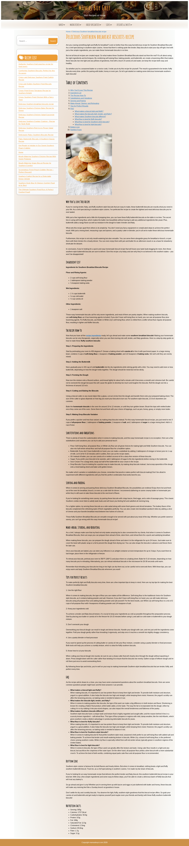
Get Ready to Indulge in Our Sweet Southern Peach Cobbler (36, 147)
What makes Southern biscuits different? (90, 116)
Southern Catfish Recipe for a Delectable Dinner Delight (35, 177)
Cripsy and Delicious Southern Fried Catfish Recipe (36, 78)
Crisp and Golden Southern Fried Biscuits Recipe (35, 85)
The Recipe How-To (78, 95)
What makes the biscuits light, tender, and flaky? (93, 114)
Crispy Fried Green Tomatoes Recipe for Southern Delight (35, 92)
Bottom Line (75, 127)
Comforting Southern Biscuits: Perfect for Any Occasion (37, 72)
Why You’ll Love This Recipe (81, 90)
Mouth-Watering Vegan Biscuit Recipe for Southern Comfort (35, 164)
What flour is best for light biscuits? (88, 124)
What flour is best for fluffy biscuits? (88, 119)
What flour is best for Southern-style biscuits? (92, 122)
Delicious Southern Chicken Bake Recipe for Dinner (36, 109)
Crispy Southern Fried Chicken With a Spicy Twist (36, 98)
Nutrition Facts (76, 130)
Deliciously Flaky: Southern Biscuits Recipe (36, 135)
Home (21, 152)
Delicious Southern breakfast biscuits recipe (36, 104)
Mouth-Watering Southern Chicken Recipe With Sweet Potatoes (37, 158)
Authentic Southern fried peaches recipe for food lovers (36, 65)
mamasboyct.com (96, 842)
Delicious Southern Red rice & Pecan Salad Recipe (36, 129)
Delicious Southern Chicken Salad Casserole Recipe (36, 116)
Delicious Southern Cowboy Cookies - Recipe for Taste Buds (37, 122)
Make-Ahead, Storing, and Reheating (84, 103)
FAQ (72, 109)
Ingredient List (75, 93)
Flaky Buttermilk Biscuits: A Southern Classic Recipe (37, 140)
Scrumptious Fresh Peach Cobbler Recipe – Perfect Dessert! (36, 171)
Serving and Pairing (78, 101)
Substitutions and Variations (81, 98)
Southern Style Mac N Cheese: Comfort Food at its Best (37, 184)
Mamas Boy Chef (94, 8)
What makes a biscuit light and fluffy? (89, 111)
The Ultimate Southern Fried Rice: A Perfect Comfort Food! (36, 191)
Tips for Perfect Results (79, 106)
